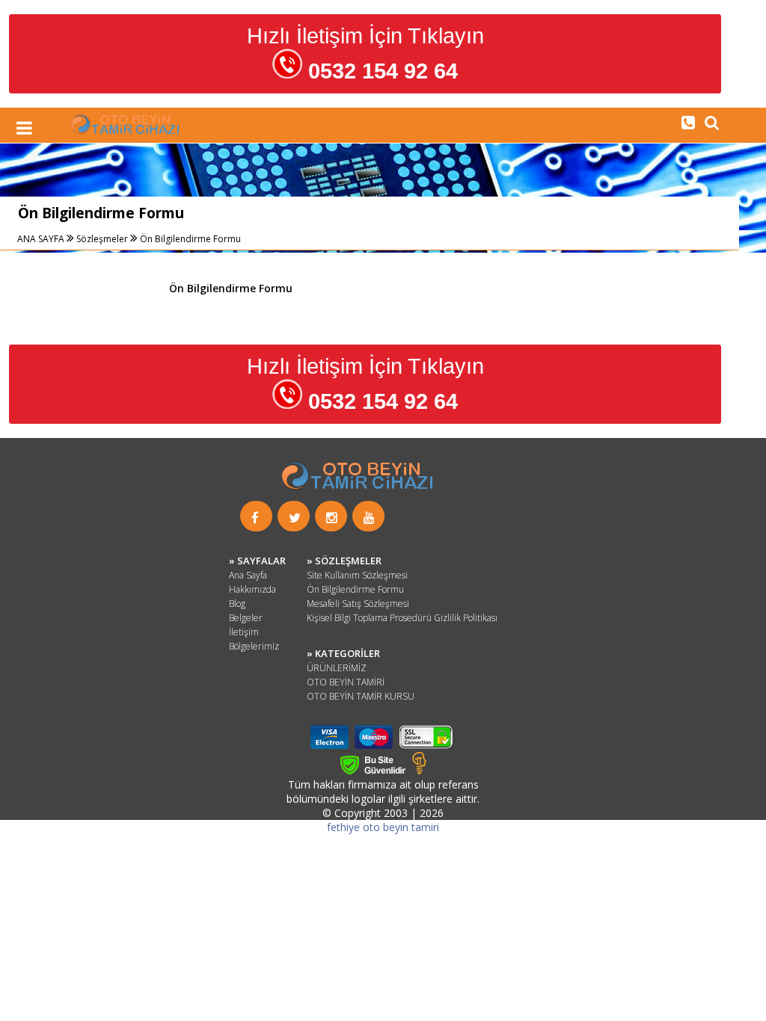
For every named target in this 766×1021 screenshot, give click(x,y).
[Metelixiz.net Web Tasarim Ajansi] (419, 770)
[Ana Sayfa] (125, 130)
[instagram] (331, 517)
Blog (237, 603)
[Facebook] (255, 517)
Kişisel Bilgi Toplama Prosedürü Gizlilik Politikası (402, 617)
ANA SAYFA (42, 238)
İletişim (244, 632)
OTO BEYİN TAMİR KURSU (360, 696)
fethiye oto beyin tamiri (383, 827)
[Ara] (688, 121)
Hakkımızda (252, 589)
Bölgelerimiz (254, 646)
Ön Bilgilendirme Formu (190, 238)
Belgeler (246, 617)
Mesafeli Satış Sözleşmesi (358, 603)
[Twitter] (295, 517)
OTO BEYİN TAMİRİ (345, 682)
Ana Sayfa (248, 575)
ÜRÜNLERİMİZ (337, 667)
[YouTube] (369, 517)
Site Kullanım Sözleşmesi (357, 575)
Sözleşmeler (102, 238)
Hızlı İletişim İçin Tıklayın (365, 53)
